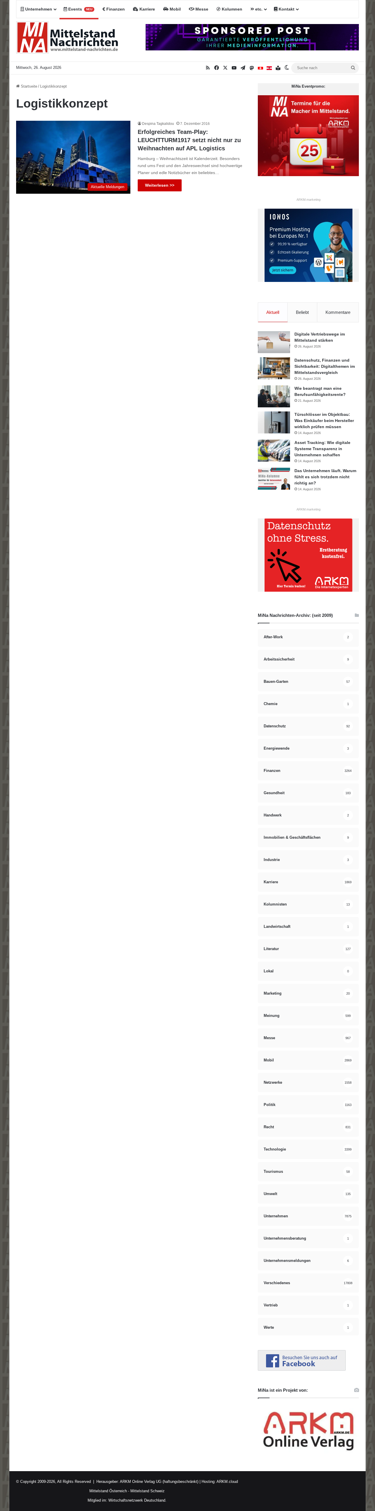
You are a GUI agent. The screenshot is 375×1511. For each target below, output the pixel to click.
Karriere (146, 9)
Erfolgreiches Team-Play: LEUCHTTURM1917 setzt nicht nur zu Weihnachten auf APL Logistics (189, 140)
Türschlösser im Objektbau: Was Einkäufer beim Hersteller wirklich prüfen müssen (324, 420)
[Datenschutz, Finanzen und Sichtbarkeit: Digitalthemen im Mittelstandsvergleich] (274, 368)
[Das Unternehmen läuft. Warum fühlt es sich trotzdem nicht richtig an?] (274, 479)
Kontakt (285, 9)
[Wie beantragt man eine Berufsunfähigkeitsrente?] (274, 396)
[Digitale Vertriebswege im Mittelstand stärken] (274, 342)
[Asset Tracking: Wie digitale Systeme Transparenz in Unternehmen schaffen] (274, 451)
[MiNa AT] (269, 68)
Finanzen (115, 9)
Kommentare (337, 312)
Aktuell (272, 312)
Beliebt (302, 312)
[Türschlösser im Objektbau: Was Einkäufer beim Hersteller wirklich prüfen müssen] (274, 422)
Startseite (28, 86)
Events (79, 9)
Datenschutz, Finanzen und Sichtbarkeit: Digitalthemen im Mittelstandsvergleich (324, 366)
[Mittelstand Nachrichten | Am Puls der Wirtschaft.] (67, 40)
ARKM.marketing (308, 199)
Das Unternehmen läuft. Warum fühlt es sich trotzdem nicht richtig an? (325, 476)
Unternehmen (38, 9)
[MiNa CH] (260, 68)
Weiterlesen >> (159, 185)
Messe (201, 9)
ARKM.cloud (227, 1481)
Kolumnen (231, 9)
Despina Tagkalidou (158, 124)
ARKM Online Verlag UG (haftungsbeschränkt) (159, 1481)
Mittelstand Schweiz (147, 1491)
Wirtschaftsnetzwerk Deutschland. (137, 1500)
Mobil (174, 9)
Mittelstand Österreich (108, 1491)
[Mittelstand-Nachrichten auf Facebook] (302, 1369)
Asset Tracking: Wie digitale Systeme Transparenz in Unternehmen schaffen (322, 448)
